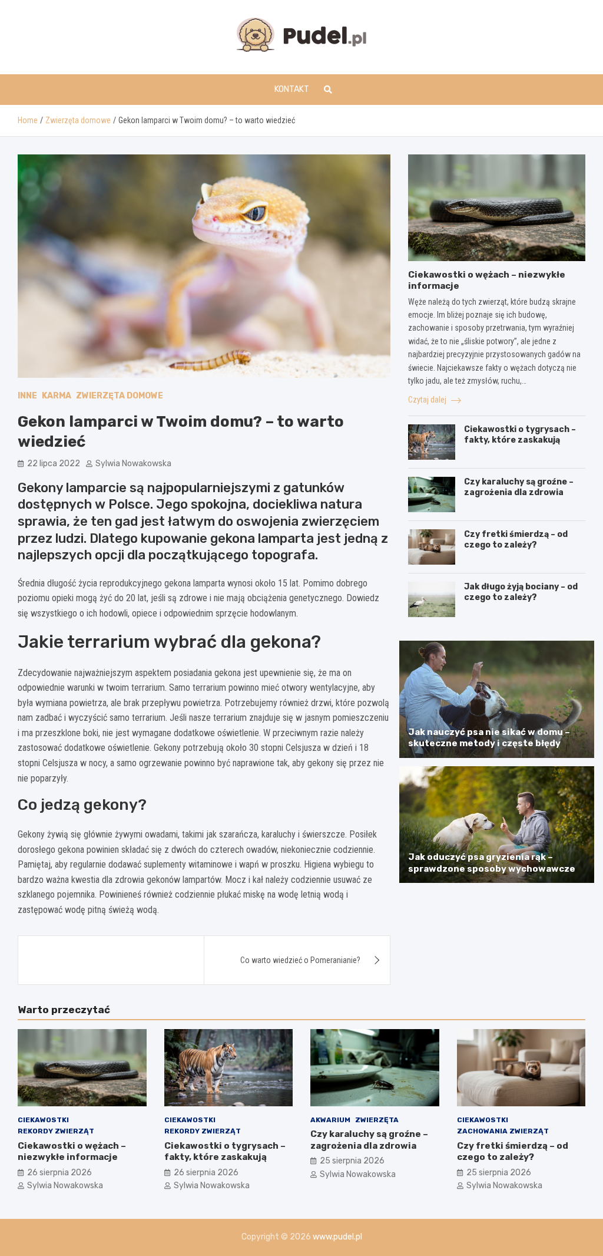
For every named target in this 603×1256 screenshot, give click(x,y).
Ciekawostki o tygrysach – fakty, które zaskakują (520, 434)
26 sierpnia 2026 (59, 1173)
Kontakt (291, 89)
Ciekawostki (43, 1120)
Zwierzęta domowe (119, 396)
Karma (56, 396)
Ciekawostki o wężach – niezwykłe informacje (72, 1151)
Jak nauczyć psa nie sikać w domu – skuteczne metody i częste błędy (489, 738)
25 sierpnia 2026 (352, 1161)
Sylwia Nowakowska (133, 464)
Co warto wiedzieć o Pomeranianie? (300, 960)
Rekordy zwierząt (56, 1131)
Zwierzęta (377, 1120)
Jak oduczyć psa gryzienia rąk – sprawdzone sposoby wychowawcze (491, 863)
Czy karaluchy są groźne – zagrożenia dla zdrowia (519, 487)
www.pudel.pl (337, 1237)
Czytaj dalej (428, 399)
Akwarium (330, 1120)
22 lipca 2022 (53, 464)
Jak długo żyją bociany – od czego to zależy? (521, 592)
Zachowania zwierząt (503, 1131)
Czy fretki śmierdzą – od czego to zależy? (516, 539)
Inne (27, 396)
